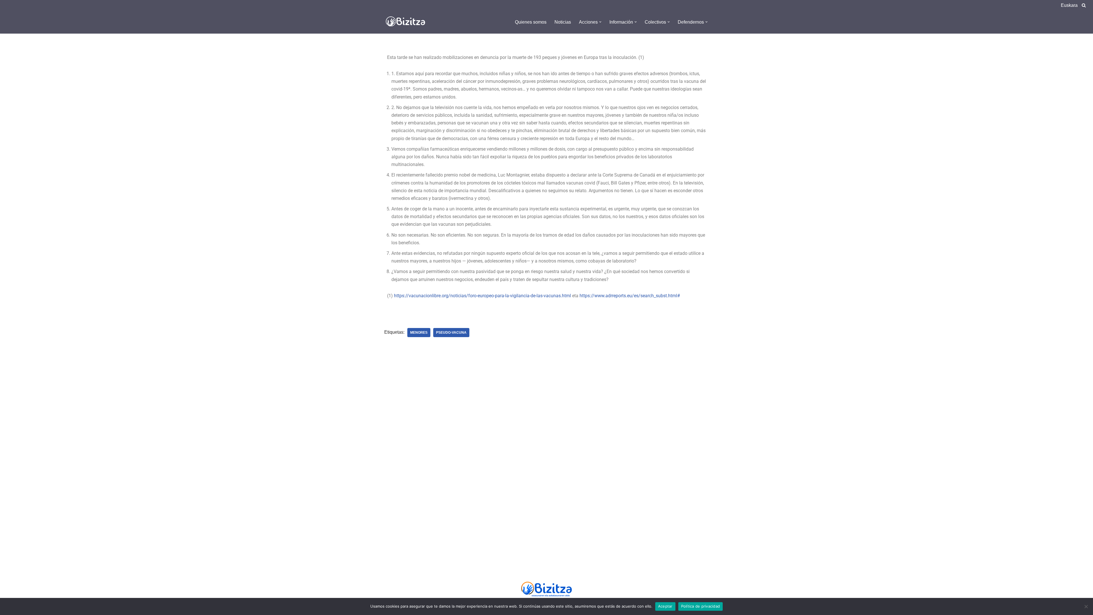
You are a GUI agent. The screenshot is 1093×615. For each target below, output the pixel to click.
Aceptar (665, 606)
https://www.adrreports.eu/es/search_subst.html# (630, 295)
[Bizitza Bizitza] (407, 21)
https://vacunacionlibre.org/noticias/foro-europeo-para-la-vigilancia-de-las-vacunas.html (482, 295)
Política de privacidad (700, 606)
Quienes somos (530, 22)
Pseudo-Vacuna (451, 333)
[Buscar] (1084, 5)
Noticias (562, 22)
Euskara (1069, 5)
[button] (600, 22)
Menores (419, 333)
